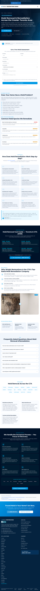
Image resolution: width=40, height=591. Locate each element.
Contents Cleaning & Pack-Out (26, 532)
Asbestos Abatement (24, 527)
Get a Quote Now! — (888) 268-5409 (21, 257)
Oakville (4, 389)
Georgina (2, 576)
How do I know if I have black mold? (9, 353)
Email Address (4, 61)
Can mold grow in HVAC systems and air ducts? (11, 371)
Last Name (21, 53)
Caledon (2, 573)
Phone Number (4, 57)
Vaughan (28, 387)
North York (23, 392)
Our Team (22, 539)
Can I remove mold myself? (8, 356)
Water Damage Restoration (25, 521)
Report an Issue (31, 589)
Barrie (2, 563)
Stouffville (3, 580)
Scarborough (16, 392)
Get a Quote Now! (24, 548)
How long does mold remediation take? (10, 360)
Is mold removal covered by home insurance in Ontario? (13, 349)
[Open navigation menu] (37, 6)
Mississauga (10, 387)
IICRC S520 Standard (11, 160)
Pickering (19, 389)
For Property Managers (20, 589)
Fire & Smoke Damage (25, 523)
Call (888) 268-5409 (7, 30)
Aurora (36, 389)
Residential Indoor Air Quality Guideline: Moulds (9, 499)
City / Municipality (5, 69)
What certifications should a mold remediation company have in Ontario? (17, 364)
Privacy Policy (15, 589)
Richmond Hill (34, 387)
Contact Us (23, 546)
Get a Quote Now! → (20, 83)
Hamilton (2, 558)
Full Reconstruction (24, 530)
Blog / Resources (24, 544)
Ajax (15, 389)
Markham (22, 387)
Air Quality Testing (24, 528)
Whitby (10, 392)
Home (2, 13)
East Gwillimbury (4, 578)
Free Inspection (17, 30)
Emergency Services (24, 543)
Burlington (10, 389)
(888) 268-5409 (16, 3)
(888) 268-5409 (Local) (6, 528)
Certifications (23, 541)
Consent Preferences (36, 589)
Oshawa (24, 389)
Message (5, 73)
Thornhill (2, 570)
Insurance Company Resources (19, 488)
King (2, 571)
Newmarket (30, 389)
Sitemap (28, 588)
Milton (2, 575)
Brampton (17, 387)
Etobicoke (29, 392)
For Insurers (25, 589)
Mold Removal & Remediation (26, 525)
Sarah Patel (8, 43)
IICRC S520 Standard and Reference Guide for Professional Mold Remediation (13, 497)
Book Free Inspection (25, 511)
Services (5, 13)
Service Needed (4, 65)
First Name (4, 53)
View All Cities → (4, 583)
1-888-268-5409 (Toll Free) (6, 530)
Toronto (4, 387)
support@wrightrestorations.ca (7, 531)
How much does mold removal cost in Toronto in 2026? (13, 345)
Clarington (3, 581)
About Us (22, 538)
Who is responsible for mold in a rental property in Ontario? (14, 367)
